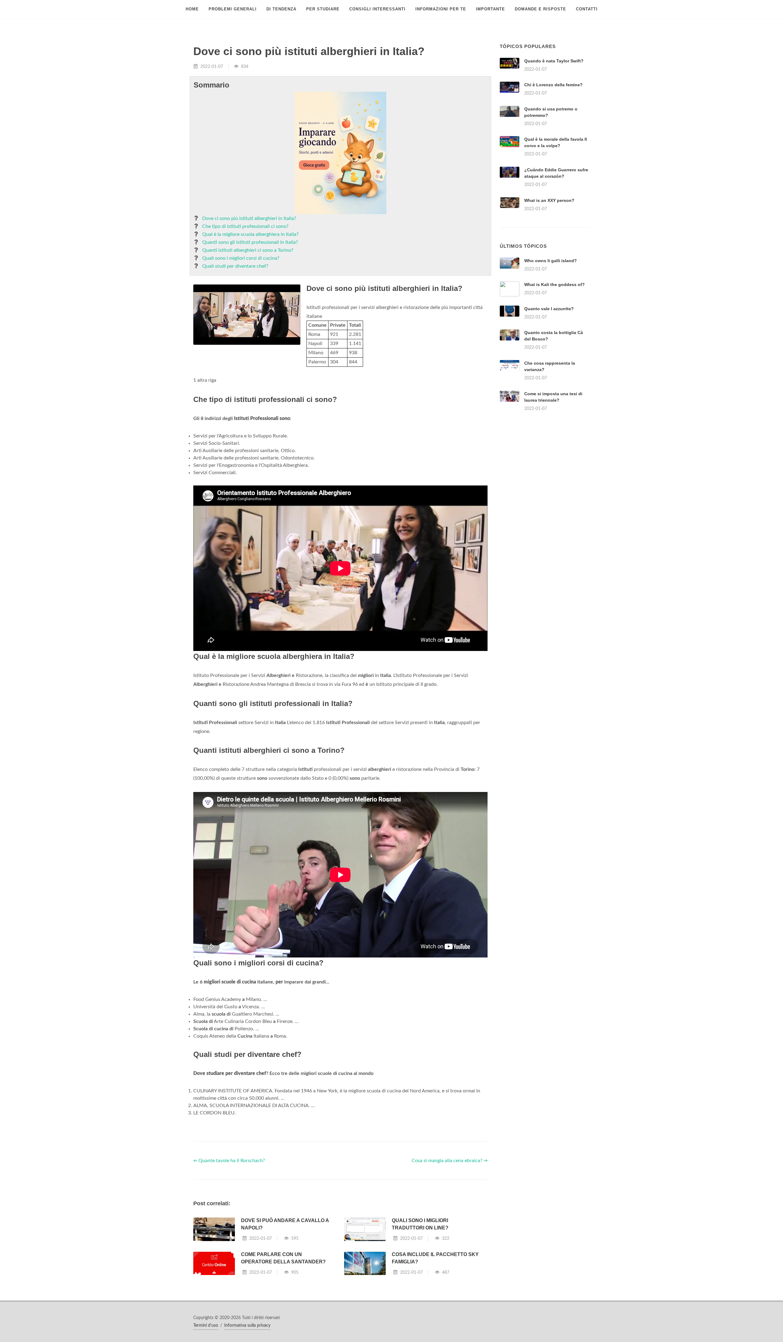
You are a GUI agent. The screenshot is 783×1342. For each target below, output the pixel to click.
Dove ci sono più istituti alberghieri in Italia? (249, 218)
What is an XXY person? (549, 200)
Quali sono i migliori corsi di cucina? (240, 258)
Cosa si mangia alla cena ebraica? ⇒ (450, 1160)
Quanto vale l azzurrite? (549, 308)
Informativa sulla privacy (247, 1325)
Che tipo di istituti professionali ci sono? (245, 226)
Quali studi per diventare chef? (235, 266)
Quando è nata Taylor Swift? (554, 60)
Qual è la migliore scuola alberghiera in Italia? (250, 234)
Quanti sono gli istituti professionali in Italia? (250, 242)
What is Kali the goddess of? (554, 284)
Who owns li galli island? (550, 260)
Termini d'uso (205, 1325)
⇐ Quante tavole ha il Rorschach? (229, 1160)
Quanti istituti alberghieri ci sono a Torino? (247, 250)
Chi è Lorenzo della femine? (553, 84)
